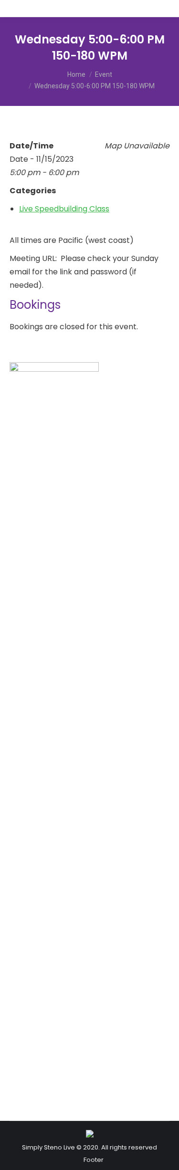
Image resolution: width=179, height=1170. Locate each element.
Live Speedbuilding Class (64, 208)
